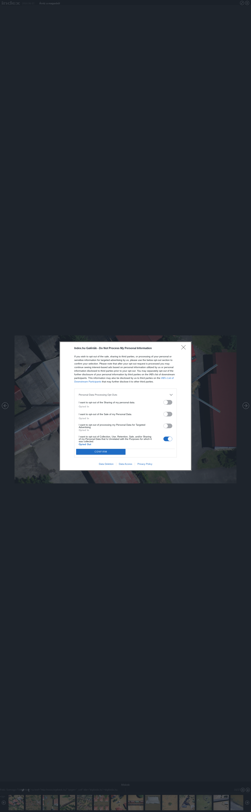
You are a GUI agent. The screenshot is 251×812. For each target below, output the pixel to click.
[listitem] (125, 395)
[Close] (184, 348)
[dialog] (125, 406)
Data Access (125, 464)
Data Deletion (106, 464)
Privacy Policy (144, 464)
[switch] (167, 402)
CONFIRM (101, 451)
